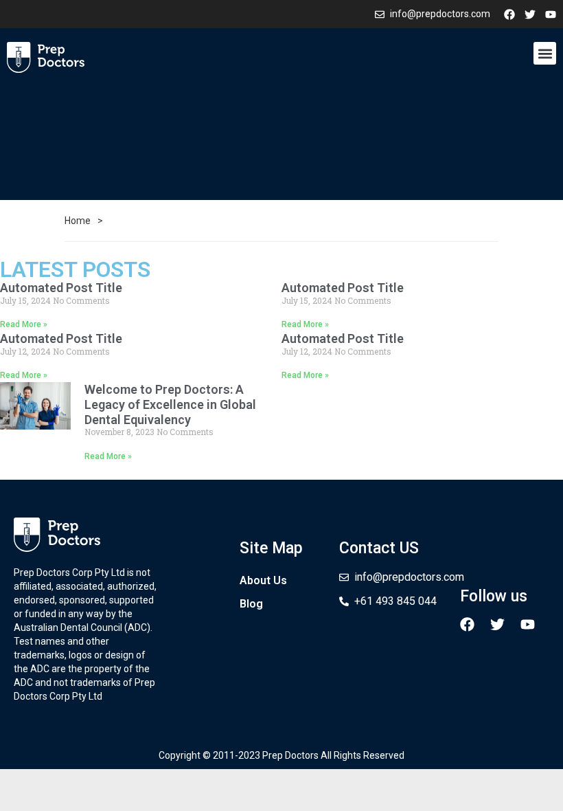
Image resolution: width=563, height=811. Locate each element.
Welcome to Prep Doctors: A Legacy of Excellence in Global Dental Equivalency (170, 404)
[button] (544, 53)
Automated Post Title (61, 287)
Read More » (23, 324)
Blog (251, 603)
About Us (263, 580)
